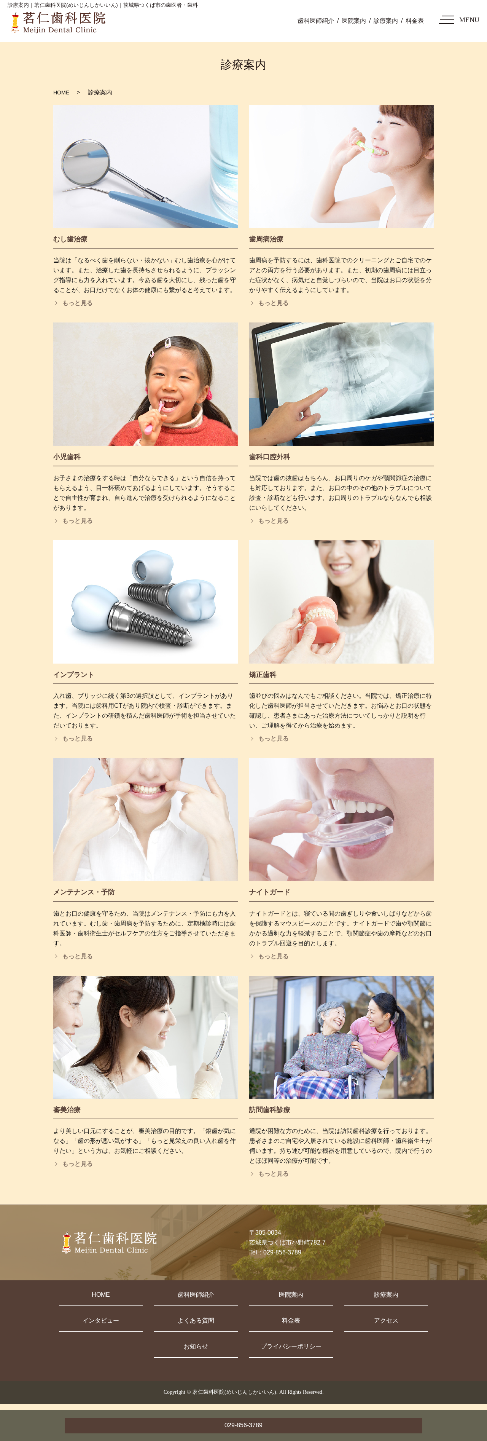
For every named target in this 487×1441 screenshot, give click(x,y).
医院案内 (354, 21)
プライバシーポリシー (291, 1346)
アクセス (386, 1320)
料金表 (415, 21)
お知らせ (196, 1346)
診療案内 (386, 21)
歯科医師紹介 (316, 21)
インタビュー (101, 1320)
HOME (61, 92)
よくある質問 (196, 1320)
